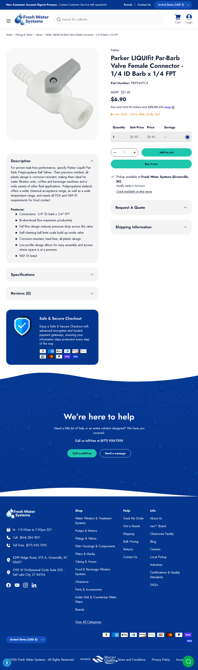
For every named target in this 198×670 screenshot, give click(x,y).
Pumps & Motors (86, 530)
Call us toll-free (82, 453)
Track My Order (133, 518)
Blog (153, 541)
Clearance (82, 582)
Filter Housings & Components (95, 546)
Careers (155, 549)
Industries (156, 565)
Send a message (115, 453)
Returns (128, 549)
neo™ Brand (158, 526)
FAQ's (154, 585)
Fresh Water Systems (31, 659)
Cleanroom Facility (162, 534)
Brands (128, 5)
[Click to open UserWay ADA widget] (7, 662)
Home (9, 35)
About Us (156, 518)
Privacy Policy (161, 659)
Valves (39, 35)
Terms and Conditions (132, 659)
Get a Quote (131, 526)
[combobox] (109, 19)
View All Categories (88, 622)
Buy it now (151, 164)
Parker (115, 50)
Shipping (128, 534)
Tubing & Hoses (85, 561)
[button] (177, 19)
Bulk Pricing (130, 541)
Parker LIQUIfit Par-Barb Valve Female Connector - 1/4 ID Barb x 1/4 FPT (82, 35)
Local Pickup (158, 557)
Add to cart (167, 152)
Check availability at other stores (134, 191)
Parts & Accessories (88, 589)
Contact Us (144, 5)
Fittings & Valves (24, 35)
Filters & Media (85, 554)
